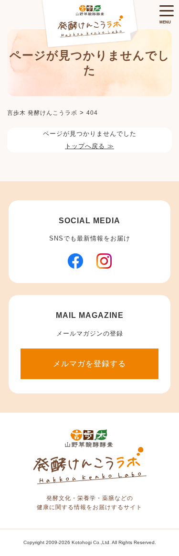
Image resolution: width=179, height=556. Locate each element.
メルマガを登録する (89, 364)
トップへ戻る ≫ (89, 146)
